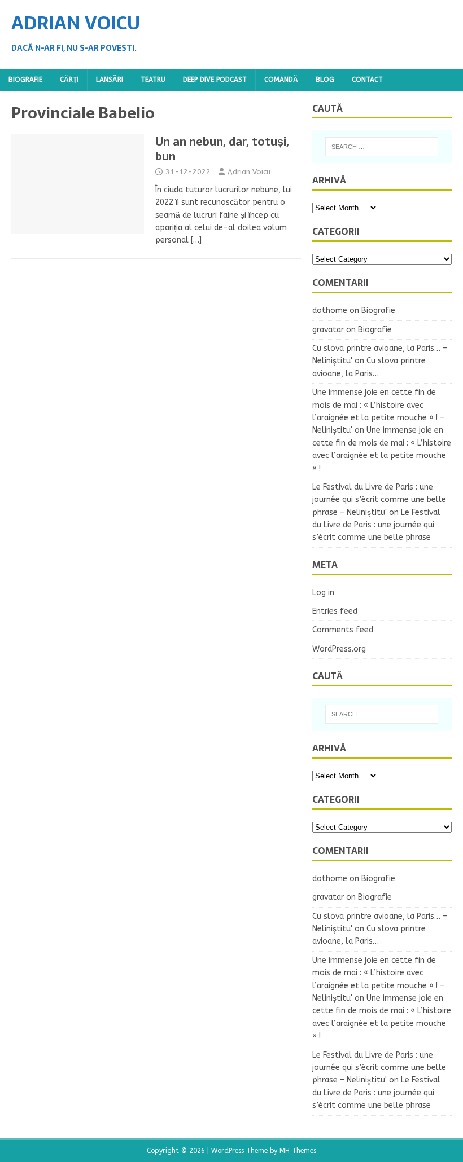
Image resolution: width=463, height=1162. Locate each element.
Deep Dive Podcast (215, 79)
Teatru (153, 79)
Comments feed (342, 630)
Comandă (281, 79)
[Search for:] (381, 146)
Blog (325, 79)
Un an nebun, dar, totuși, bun (222, 149)
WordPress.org (339, 649)
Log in (323, 592)
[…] (196, 240)
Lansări (109, 79)
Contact (367, 79)
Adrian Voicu (249, 172)
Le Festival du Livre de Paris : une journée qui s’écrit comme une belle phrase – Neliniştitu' (379, 499)
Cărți (69, 79)
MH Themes (297, 1151)
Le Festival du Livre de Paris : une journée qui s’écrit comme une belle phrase (376, 525)
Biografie (25, 79)
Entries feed (334, 611)
